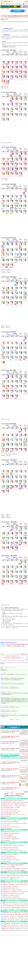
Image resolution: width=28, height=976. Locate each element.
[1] (7, 792)
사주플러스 (6, 1)
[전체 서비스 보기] (12, 1)
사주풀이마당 (3, 852)
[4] (12, 792)
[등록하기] (22, 654)
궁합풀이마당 (3, 863)
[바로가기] (3, 8)
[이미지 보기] (25, 11)
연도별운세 (17, 10)
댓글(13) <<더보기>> (15, 719)
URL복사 (2, 19)
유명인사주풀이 (4, 872)
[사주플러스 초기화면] (2, 1)
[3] (11, 792)
